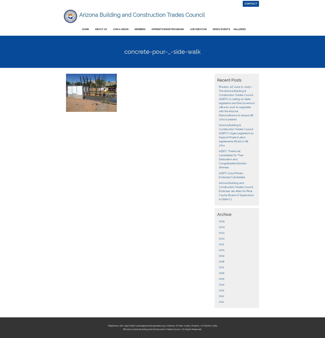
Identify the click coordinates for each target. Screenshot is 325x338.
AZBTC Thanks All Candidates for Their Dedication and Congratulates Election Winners (233, 159)
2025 (221, 221)
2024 (222, 227)
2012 (221, 296)
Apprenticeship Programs (167, 29)
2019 (221, 255)
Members (140, 29)
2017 (221, 267)
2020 (222, 250)
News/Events (221, 29)
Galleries (239, 29)
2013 (221, 290)
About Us (101, 29)
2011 (221, 301)
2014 (221, 284)
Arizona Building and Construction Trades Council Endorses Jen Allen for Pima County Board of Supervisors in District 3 (236, 191)
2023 (221, 232)
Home (85, 29)
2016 (221, 273)
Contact (250, 3)
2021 (221, 244)
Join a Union (120, 29)
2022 (221, 238)
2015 (221, 278)
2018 (221, 261)
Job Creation (198, 29)
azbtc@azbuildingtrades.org (150, 325)
